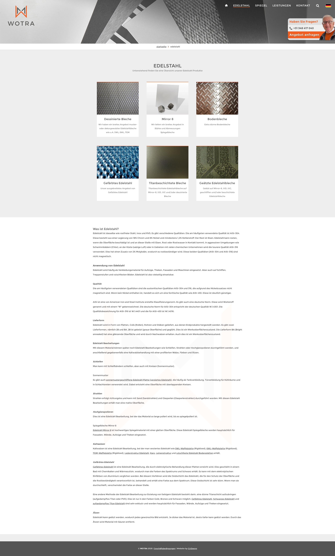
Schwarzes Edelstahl (223, 499)
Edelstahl (241, 5)
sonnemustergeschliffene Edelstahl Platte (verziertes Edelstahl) (139, 380)
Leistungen (281, 5)
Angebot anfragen (304, 35)
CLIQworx (192, 548)
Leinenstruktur (163, 453)
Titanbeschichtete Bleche (167, 183)
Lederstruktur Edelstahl (137, 453)
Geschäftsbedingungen (164, 548)
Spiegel (261, 5)
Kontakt (303, 5)
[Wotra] (18, 26)
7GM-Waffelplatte (102, 453)
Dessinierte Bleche (117, 119)
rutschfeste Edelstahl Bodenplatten (194, 453)
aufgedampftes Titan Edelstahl (109, 503)
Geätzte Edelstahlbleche (217, 183)
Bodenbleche (217, 119)
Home (226, 5)
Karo (152, 453)
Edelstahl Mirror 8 (102, 430)
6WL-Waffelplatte (215, 448)
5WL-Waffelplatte (184, 448)
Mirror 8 (167, 119)
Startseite (161, 46)
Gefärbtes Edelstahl (118, 183)
